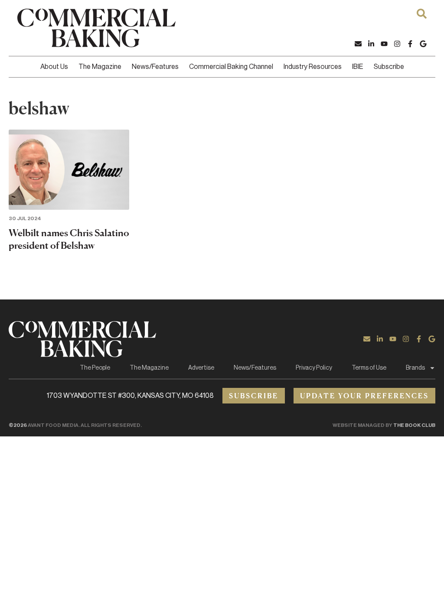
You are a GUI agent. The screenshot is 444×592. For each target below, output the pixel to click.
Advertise (201, 368)
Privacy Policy (314, 368)
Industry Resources (313, 66)
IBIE (357, 66)
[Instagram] (397, 43)
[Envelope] (358, 43)
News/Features (155, 66)
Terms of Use (369, 368)
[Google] (423, 43)
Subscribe (389, 66)
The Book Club (414, 425)
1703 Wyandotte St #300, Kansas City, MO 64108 (130, 395)
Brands (415, 368)
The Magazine (99, 66)
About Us (54, 66)
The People (95, 368)
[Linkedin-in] (371, 43)
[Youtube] (384, 43)
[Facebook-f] (410, 43)
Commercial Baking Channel (231, 66)
